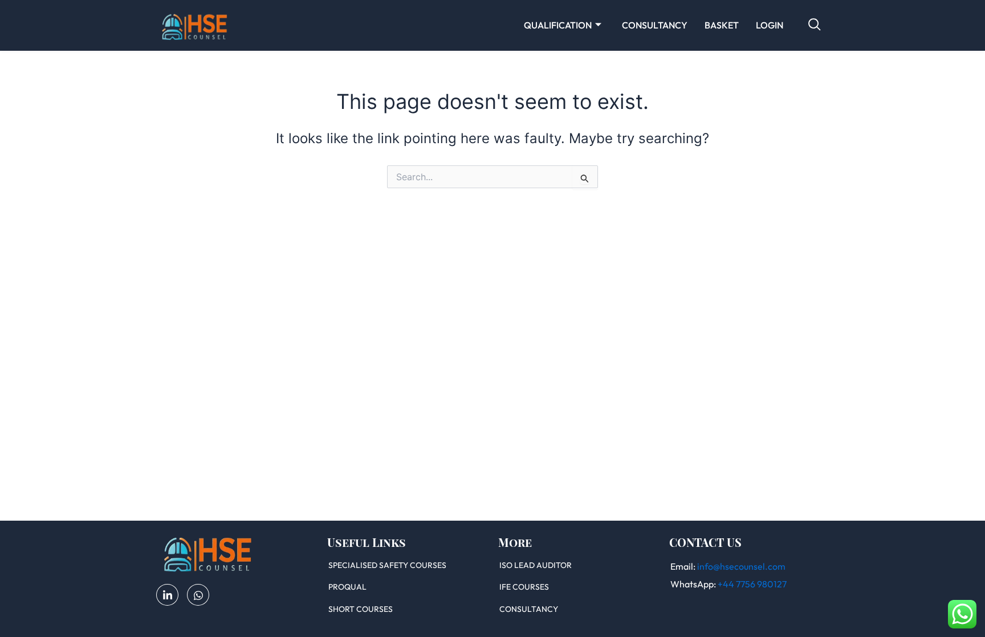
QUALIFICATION (558, 25)
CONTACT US (705, 542)
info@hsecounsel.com (741, 566)
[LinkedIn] (167, 595)
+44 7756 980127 (752, 584)
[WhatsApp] (198, 595)
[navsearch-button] (814, 25)
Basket (722, 25)
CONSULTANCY (654, 25)
